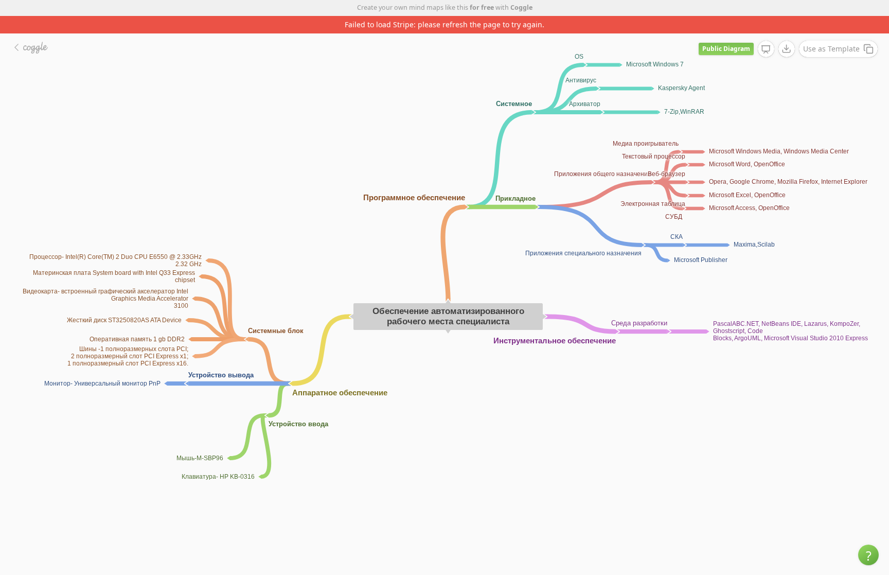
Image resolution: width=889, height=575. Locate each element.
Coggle (521, 7)
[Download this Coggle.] (786, 49)
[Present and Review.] (766, 49)
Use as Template (831, 49)
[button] (868, 555)
